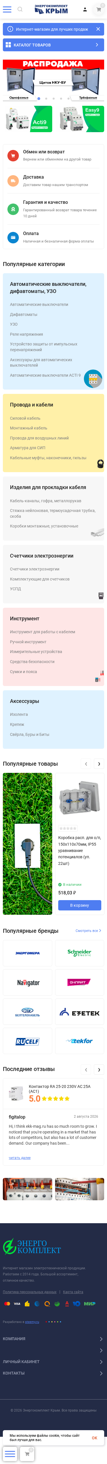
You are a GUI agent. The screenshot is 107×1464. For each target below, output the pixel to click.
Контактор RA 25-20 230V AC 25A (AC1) (59, 1089)
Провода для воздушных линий (39, 438)
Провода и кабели (31, 405)
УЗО (14, 324)
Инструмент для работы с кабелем (42, 632)
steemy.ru (32, 1322)
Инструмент (24, 618)
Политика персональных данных (29, 1292)
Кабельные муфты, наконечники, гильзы (48, 458)
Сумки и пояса (23, 671)
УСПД (15, 589)
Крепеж (17, 724)
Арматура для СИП (27, 447)
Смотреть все (87, 931)
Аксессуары (24, 701)
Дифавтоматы (23, 314)
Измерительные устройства (36, 651)
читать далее (20, 1158)
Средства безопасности (32, 661)
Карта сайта (73, 1292)
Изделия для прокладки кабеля (48, 487)
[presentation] (86, 764)
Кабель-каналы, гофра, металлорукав (45, 501)
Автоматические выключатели (39, 304)
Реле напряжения (26, 334)
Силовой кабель (25, 418)
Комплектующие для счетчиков (40, 579)
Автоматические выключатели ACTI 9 (45, 375)
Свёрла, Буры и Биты (29, 734)
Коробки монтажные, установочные (44, 526)
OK (94, 1438)
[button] (38, 98)
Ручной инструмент (28, 642)
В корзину (79, 905)
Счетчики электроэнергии (41, 556)
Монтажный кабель (28, 428)
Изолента (19, 714)
